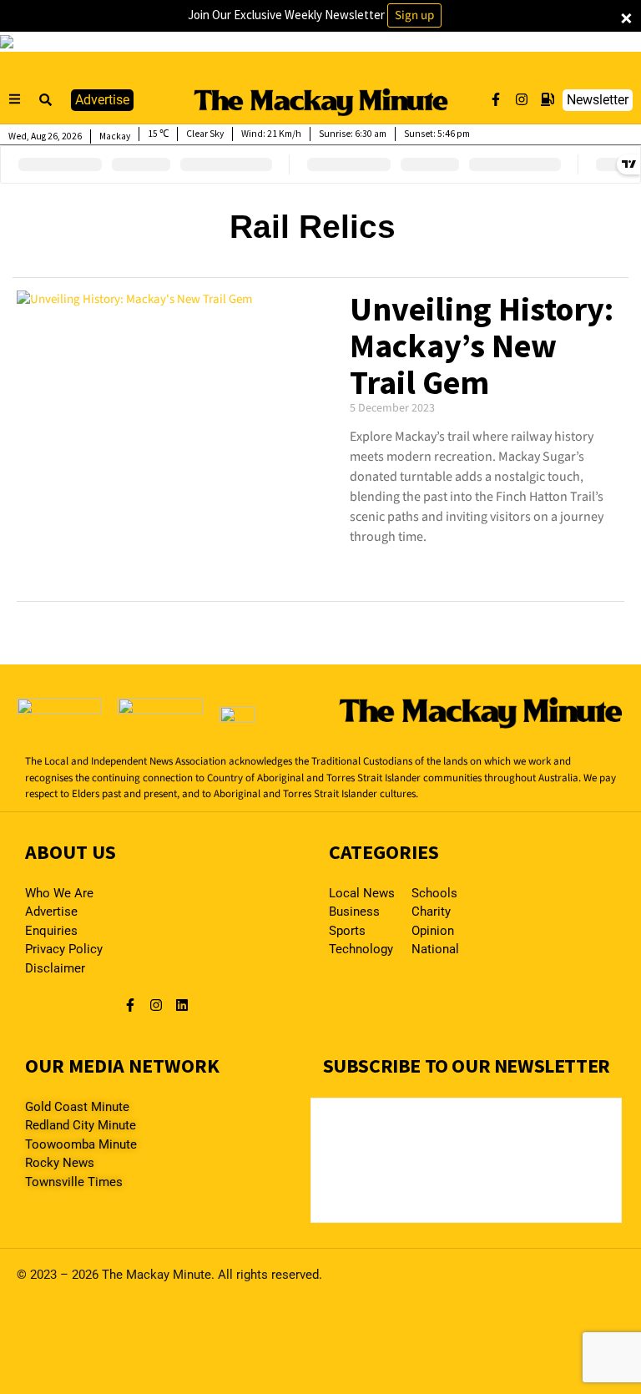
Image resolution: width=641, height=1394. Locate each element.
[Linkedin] (182, 1005)
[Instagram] (521, 99)
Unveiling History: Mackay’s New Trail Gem (481, 345)
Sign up (414, 15)
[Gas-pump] (547, 99)
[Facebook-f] (495, 99)
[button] (45, 100)
